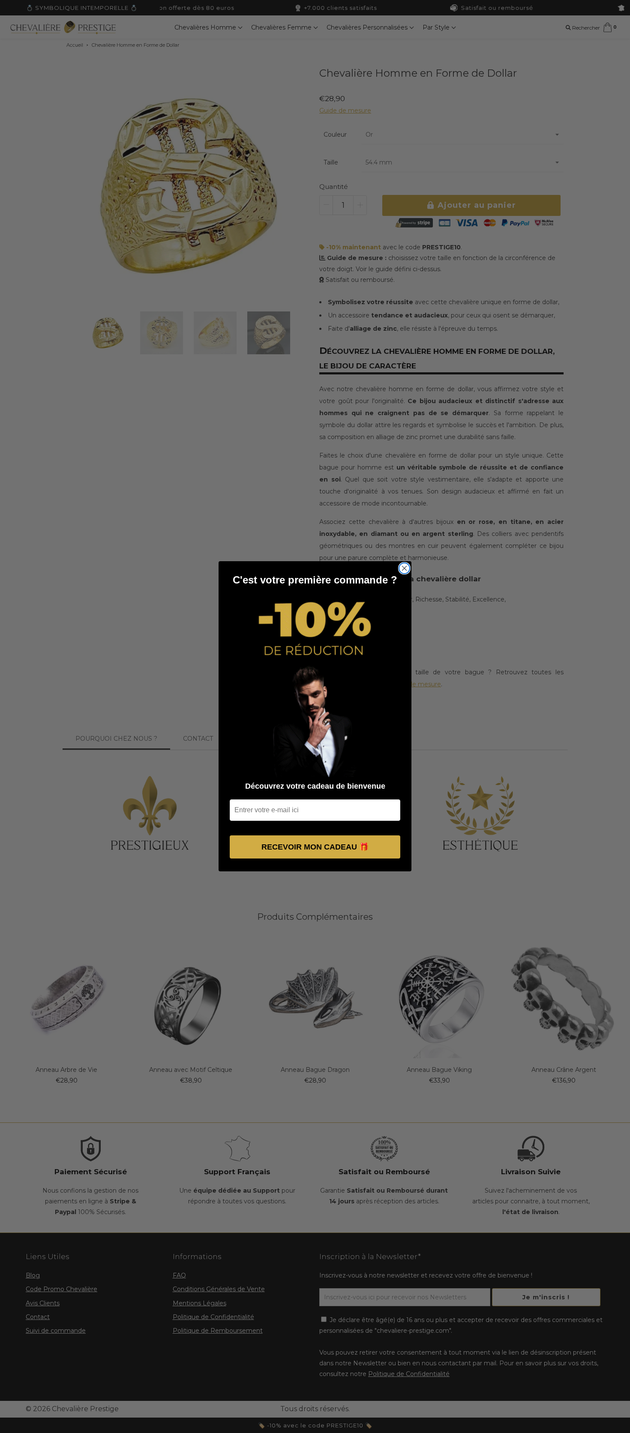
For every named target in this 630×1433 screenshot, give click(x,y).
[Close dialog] (404, 568)
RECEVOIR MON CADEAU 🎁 (315, 847)
